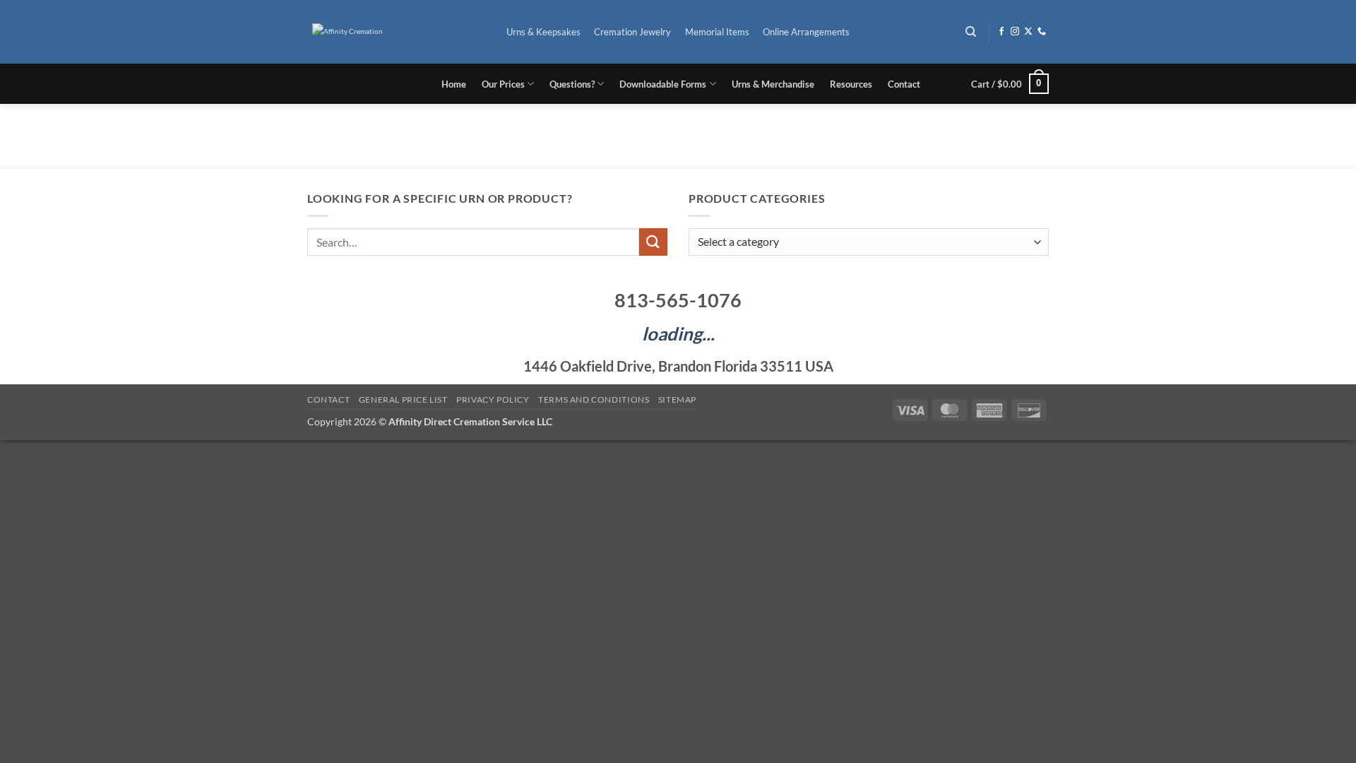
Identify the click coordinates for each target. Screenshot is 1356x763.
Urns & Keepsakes (543, 31)
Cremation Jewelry (632, 31)
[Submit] (653, 242)
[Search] (971, 32)
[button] (1010, 84)
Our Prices (503, 84)
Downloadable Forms (662, 84)
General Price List (403, 399)
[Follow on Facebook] (1001, 32)
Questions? (572, 84)
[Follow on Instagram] (1015, 32)
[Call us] (1041, 32)
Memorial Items (717, 31)
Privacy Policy (493, 399)
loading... (678, 333)
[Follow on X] (1028, 32)
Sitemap (677, 399)
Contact (904, 84)
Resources (851, 84)
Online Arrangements (806, 31)
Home (453, 84)
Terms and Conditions (593, 399)
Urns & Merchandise (773, 84)
